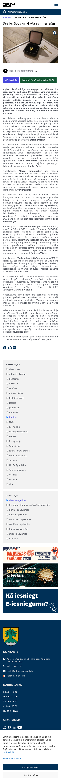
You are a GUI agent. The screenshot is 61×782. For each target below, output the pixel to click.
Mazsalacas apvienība (20, 519)
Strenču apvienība (18, 455)
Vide (11, 484)
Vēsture (13, 479)
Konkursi (13, 412)
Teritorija (12, 495)
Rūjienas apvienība (18, 529)
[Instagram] (5, 726)
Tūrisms (13, 460)
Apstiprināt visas (30, 767)
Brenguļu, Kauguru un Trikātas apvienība (29, 505)
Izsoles (12, 402)
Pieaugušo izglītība (18, 431)
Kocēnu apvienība (18, 514)
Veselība (13, 474)
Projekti (13, 436)
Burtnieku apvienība (19, 509)
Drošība (13, 388)
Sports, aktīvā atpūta (19, 450)
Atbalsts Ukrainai (17, 374)
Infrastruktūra (16, 393)
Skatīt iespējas (30, 775)
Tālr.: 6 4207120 (14, 666)
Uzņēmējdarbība (17, 465)
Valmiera (13, 538)
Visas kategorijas (17, 500)
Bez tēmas (14, 378)
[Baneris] (30, 553)
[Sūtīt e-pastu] (5, 671)
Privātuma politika (12, 758)
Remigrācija (15, 441)
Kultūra (13, 417)
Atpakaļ (9, 17)
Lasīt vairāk (8, 752)
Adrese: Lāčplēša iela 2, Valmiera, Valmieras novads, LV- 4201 (28, 660)
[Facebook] (5, 348)
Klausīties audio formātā (21, 70)
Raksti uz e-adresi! (16, 675)
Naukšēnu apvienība (19, 524)
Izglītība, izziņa (16, 398)
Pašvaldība (14, 426)
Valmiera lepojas (17, 470)
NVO (11, 422)
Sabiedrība (14, 446)
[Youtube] (20, 726)
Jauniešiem (14, 407)
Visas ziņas (14, 369)
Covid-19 (13, 383)
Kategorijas (13, 364)
